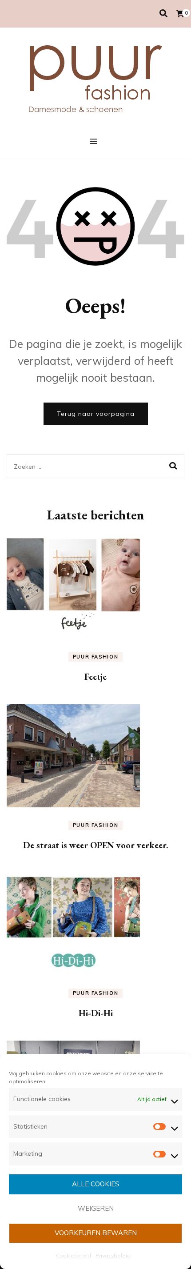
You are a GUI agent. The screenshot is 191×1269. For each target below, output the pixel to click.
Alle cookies (95, 1184)
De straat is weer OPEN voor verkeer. (95, 845)
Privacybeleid (113, 1255)
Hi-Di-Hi (96, 1013)
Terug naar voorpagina (96, 414)
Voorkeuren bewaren (96, 1233)
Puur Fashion (96, 657)
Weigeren (96, 1208)
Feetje (95, 676)
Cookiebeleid (73, 1255)
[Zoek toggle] (163, 13)
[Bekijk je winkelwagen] (180, 13)
